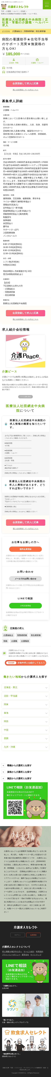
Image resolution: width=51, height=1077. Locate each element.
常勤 (5, 641)
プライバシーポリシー (11, 955)
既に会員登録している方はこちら (25, 90)
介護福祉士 (8, 635)
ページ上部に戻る (25, 396)
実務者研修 (22, 635)
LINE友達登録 (25, 606)
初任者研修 (36, 635)
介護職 (14, 641)
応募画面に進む (11, 506)
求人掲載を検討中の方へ (12, 952)
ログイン (18, 935)
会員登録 (33, 935)
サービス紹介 (29, 952)
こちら (7, 438)
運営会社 (25, 955)
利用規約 (39, 951)
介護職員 (25, 641)
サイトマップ (35, 955)
